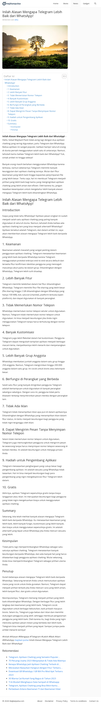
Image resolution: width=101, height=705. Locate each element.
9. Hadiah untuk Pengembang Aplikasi (25, 117)
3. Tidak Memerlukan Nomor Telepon (25, 95)
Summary (12, 123)
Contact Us (94, 701)
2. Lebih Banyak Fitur (17, 92)
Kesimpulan (15, 126)
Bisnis (65, 3)
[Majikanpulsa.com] (11, 3)
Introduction (13, 86)
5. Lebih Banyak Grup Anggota (22, 101)
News (75, 3)
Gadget (86, 3)
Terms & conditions (78, 701)
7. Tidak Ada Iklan (16, 108)
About (39, 701)
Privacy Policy (62, 701)
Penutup (14, 129)
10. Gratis (12, 120)
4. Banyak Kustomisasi (18, 98)
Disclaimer (49, 701)
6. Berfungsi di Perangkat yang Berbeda (26, 104)
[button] (95, 3)
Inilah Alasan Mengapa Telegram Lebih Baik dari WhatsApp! (28, 81)
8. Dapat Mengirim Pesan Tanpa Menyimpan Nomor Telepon (32, 113)
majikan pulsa (22, 640)
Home (55, 3)
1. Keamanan (14, 89)
